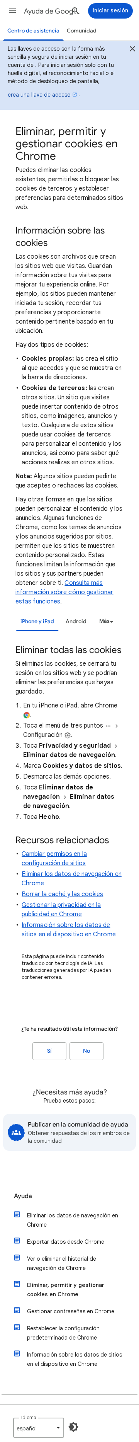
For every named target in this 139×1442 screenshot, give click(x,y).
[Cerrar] (132, 50)
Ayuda (23, 1196)
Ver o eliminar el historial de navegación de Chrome (61, 1263)
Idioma (28, 1417)
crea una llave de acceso (39, 94)
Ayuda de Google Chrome (52, 11)
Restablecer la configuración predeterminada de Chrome (63, 1333)
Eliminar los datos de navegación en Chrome (72, 1220)
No (86, 1051)
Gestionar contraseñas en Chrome (70, 1311)
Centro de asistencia (33, 30)
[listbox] (105, 621)
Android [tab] (76, 621)
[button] (12, 11)
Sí (49, 1051)
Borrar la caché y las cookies (62, 894)
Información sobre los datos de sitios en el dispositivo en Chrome (74, 1359)
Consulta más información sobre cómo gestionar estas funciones (64, 592)
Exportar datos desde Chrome (65, 1241)
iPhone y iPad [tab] (37, 621)
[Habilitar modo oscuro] (73, 1427)
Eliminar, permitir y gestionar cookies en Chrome (65, 1290)
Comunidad (82, 30)
